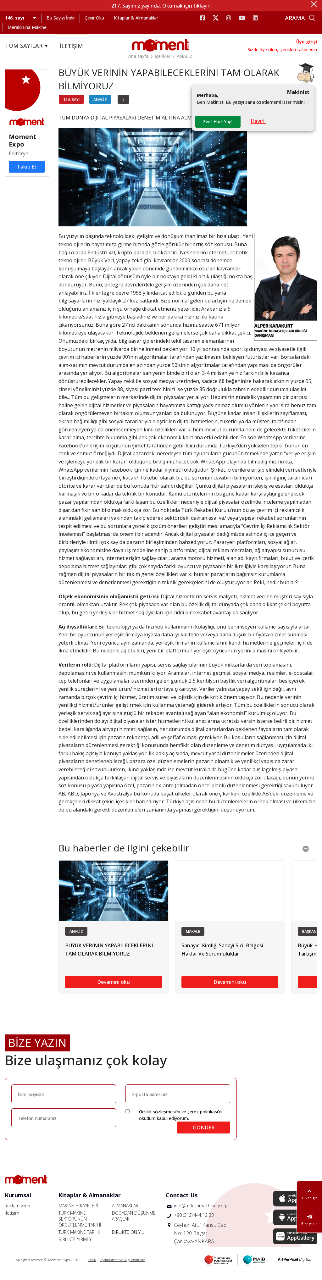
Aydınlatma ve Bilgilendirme (122, 1259)
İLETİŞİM (71, 46)
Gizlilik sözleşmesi (157, 1112)
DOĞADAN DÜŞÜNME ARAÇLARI (134, 1216)
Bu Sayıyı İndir (61, 18)
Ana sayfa (138, 56)
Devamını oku (113, 981)
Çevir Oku (94, 18)
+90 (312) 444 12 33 (194, 1215)
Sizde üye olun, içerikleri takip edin (282, 50)
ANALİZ (184, 56)
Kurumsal (18, 1195)
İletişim (12, 1213)
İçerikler (162, 56)
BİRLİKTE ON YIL (128, 1232)
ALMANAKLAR (125, 1206)
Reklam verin (17, 1206)
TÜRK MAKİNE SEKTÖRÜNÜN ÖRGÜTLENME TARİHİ (79, 1219)
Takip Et (26, 166)
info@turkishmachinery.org (200, 1206)
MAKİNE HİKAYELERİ (78, 1206)
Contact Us (181, 1195)
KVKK (92, 1259)
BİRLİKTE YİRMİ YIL (76, 1239)
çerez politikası (202, 1112)
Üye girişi (306, 42)
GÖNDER (204, 1127)
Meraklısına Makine (27, 27)
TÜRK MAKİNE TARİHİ (79, 1232)
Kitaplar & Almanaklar (136, 18)
